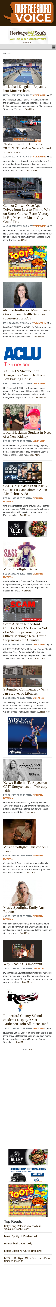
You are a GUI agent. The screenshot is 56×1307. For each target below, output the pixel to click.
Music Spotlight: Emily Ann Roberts (24, 910)
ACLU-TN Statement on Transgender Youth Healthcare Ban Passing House (25, 375)
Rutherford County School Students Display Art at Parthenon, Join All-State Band (25, 1020)
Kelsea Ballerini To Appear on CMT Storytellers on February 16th (25, 787)
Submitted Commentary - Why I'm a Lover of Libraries (25, 691)
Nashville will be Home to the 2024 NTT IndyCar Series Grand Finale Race (27, 148)
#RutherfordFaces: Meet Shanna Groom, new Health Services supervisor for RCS (26, 314)
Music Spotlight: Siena (20, 569)
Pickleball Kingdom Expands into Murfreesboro (24, 89)
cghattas (38, 698)
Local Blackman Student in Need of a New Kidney (27, 434)
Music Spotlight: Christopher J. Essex (26, 849)
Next (31, 1049)
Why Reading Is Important (22, 964)
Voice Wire (39, 95)
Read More (30, 109)
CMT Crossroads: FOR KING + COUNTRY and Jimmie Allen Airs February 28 (26, 490)
